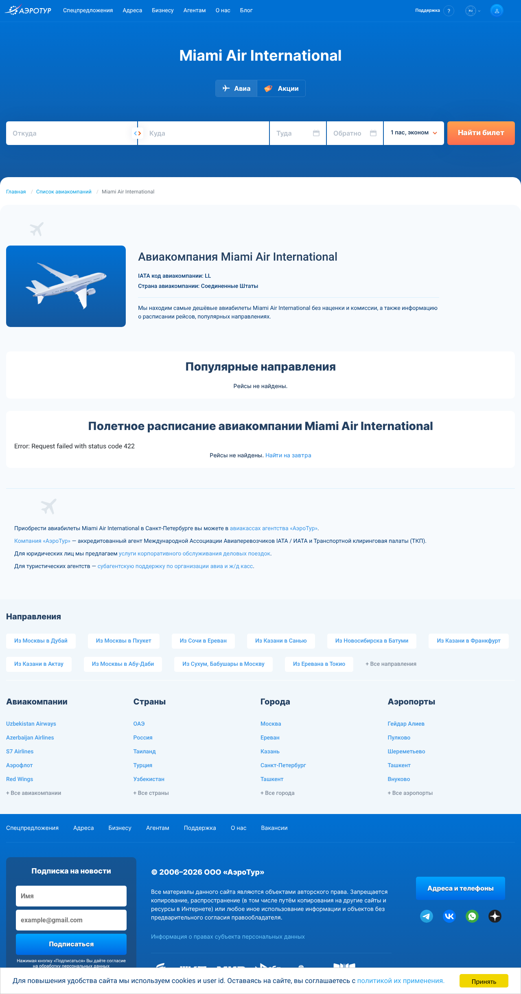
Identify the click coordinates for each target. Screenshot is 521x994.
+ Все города (277, 793)
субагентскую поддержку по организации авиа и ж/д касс (175, 566)
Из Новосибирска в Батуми (372, 641)
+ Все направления (391, 664)
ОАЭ (139, 724)
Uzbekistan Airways (31, 724)
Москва (270, 724)
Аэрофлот (19, 765)
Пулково (399, 738)
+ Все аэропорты (410, 793)
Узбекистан (149, 779)
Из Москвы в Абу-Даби (123, 664)
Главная (16, 192)
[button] (435, 10)
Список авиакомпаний (64, 192)
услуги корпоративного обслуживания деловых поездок (194, 554)
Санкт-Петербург (283, 765)
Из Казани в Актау (38, 664)
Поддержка (200, 828)
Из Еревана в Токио (319, 664)
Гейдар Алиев (406, 724)
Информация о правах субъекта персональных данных (228, 936)
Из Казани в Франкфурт (469, 641)
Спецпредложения (88, 10)
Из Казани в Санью (281, 641)
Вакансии (274, 828)
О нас (223, 10)
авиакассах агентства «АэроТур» (273, 528)
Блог (246, 10)
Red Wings (19, 779)
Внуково (399, 779)
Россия (143, 738)
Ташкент (272, 779)
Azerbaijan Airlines (30, 738)
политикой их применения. (401, 981)
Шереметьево (406, 751)
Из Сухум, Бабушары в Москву (223, 664)
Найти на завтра (288, 455)
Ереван (270, 738)
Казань (270, 751)
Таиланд (145, 751)
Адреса (132, 10)
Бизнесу (162, 10)
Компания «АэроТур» (42, 541)
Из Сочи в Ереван (203, 641)
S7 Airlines (19, 751)
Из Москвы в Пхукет (123, 641)
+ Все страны (151, 793)
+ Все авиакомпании (33, 793)
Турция (143, 765)
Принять (484, 981)
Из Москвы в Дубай (41, 641)
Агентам (195, 10)
